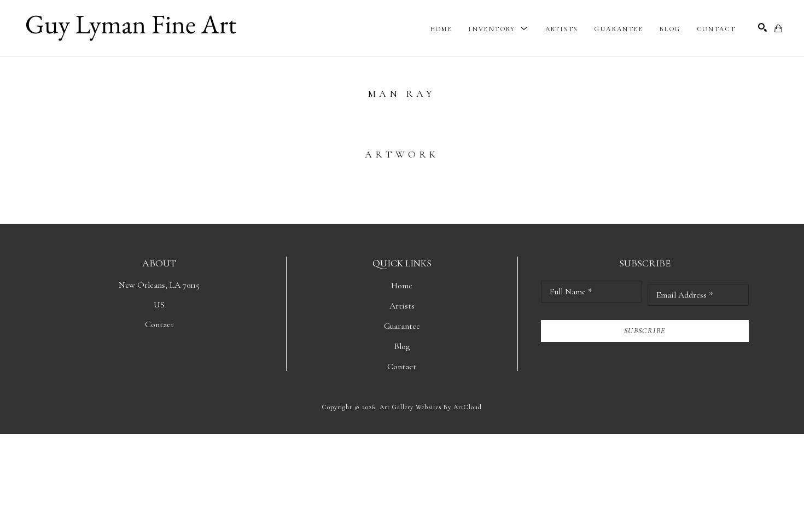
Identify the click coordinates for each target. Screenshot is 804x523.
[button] (498, 29)
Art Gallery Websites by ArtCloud (431, 407)
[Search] (762, 27)
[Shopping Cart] (778, 28)
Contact (159, 324)
